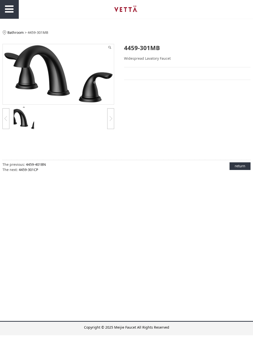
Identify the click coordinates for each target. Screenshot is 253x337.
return (240, 166)
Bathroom (15, 32)
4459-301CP (28, 169)
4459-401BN (36, 164)
